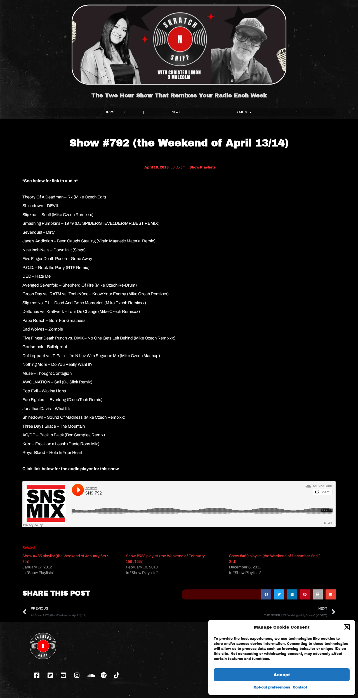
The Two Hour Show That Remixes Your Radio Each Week (179, 95)
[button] (347, 627)
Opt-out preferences (272, 687)
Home (110, 112)
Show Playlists (202, 167)
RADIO (242, 112)
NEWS (176, 112)
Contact (300, 687)
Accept (282, 675)
